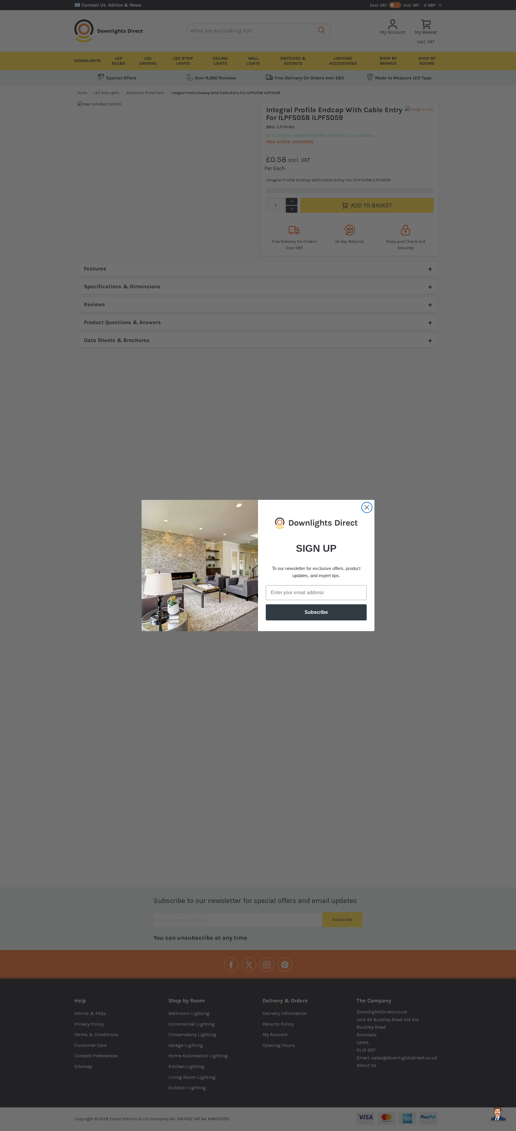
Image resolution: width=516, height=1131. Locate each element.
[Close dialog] (367, 507)
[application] (498, 1113)
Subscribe (316, 612)
